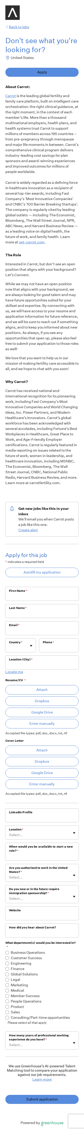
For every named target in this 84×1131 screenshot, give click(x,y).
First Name (18, 591)
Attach (42, 690)
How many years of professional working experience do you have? (39, 1037)
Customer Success (26, 958)
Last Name (18, 608)
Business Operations (28, 952)
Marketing (19, 985)
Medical (17, 990)
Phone (48, 642)
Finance (17, 969)
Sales (15, 1012)
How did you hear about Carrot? (32, 927)
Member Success (25, 996)
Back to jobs (19, 27)
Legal (15, 979)
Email (14, 625)
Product (17, 1007)
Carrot (10, 96)
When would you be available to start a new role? (41, 849)
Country (15, 642)
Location (16, 829)
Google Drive (42, 712)
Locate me (14, 672)
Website (15, 910)
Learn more (42, 1079)
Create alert (28, 530)
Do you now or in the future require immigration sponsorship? (34, 891)
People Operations (26, 1001)
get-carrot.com (32, 242)
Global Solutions (24, 974)
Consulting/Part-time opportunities (40, 1017)
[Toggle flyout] (31, 645)
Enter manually (42, 723)
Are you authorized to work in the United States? (38, 870)
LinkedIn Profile (20, 812)
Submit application (42, 1099)
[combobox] (9, 648)
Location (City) (20, 659)
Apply (42, 72)
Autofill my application (42, 572)
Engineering (21, 963)
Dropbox (42, 701)
